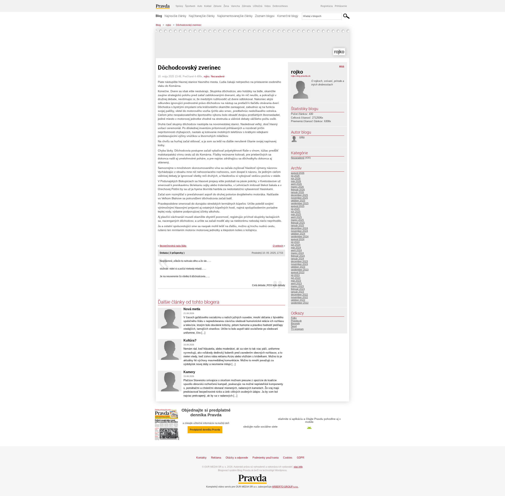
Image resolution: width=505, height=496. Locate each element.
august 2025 (297, 206)
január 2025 (297, 225)
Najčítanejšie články (202, 16)
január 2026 (297, 192)
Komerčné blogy (287, 16)
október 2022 (298, 300)
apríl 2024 (296, 250)
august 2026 (297, 173)
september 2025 (300, 203)
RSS (341, 66)
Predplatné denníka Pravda (205, 429)
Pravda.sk (296, 320)
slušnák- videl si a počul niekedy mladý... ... (183, 268)
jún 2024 (295, 244)
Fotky (294, 318)
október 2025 (298, 200)
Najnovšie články (175, 16)
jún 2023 (295, 278)
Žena (226, 6)
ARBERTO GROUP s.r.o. (285, 486)
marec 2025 (297, 220)
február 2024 (298, 256)
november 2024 (299, 231)
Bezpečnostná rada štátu (173, 245)
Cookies (287, 457)
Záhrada (246, 6)
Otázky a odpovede (237, 457)
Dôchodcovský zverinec (188, 25)
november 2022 (299, 297)
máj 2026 (296, 181)
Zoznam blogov (265, 16)
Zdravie (217, 6)
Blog (159, 16)
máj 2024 (296, 247)
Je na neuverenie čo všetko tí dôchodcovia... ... (184, 276)
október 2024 (298, 233)
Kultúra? (189, 340)
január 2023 (297, 291)
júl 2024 (295, 242)
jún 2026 (295, 178)
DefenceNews (280, 6)
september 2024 (300, 236)
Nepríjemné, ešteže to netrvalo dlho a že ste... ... (185, 261)
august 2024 (297, 239)
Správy (179, 6)
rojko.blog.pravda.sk (300, 76)
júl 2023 (295, 275)
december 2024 (299, 228)
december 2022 (299, 294)
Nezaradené (217, 76)
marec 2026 (297, 186)
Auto (199, 6)
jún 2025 (295, 211)
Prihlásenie (341, 6)
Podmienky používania (265, 457)
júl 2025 (295, 209)
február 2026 (298, 189)
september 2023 (300, 269)
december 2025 (299, 195)
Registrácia (327, 6)
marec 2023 (297, 286)
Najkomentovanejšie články (234, 16)
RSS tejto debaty (276, 285)
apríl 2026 (296, 184)
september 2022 (300, 302)
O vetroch (278, 245)
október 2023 (298, 267)
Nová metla (191, 309)
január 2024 (297, 258)
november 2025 (299, 198)
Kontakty (201, 457)
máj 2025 (296, 214)
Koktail (207, 6)
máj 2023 (296, 280)
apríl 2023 (296, 283)
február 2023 (298, 289)
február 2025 (298, 222)
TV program (297, 329)
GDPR (300, 457)
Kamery (189, 372)
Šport (294, 326)
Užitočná (257, 6)
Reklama (216, 457)
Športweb (190, 6)
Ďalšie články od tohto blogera (188, 302)
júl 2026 (295, 175)
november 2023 (299, 264)
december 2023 (299, 261)
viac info (298, 466)
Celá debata (258, 285)
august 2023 (297, 272)
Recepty (295, 323)
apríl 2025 (296, 217)
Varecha (235, 6)
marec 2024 (297, 253)
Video (267, 6)
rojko (168, 25)
